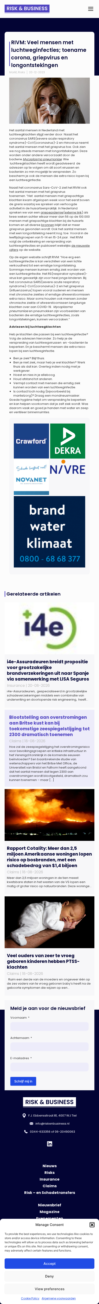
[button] (92, 1224)
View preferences (49, 1289)
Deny (49, 1276)
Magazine (49, 1211)
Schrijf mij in (23, 1081)
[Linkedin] (49, 1144)
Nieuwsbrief (49, 1205)
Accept (50, 1263)
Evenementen (49, 1218)
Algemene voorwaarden (59, 1298)
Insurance (49, 1179)
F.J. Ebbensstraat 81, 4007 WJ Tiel (52, 1115)
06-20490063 (65, 1131)
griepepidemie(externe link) (62, 212)
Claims (50, 1186)
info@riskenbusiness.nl (52, 1123)
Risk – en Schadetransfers (49, 1192)
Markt (13, 72)
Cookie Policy (30, 1298)
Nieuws (50, 1166)
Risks (21, 72)
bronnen (47, 225)
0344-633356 (40, 1131)
